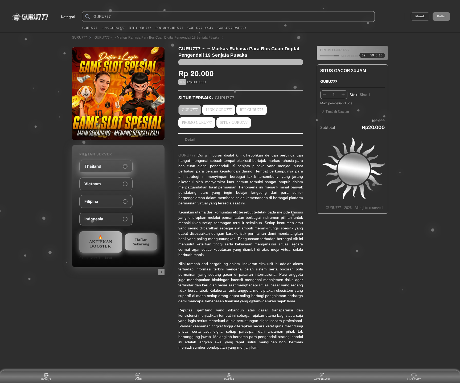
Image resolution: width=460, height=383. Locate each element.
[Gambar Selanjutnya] (161, 272)
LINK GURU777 (113, 28)
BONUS (46, 379)
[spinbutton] (334, 94)
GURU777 (89, 28)
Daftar (441, 16)
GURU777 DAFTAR (231, 28)
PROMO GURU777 (169, 28)
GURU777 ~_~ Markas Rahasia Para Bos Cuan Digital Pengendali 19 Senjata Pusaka (157, 37)
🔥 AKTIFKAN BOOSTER (100, 242)
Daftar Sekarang (141, 241)
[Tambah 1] (343, 95)
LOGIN (138, 379)
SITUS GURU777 (234, 123)
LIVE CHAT (414, 379)
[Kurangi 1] (324, 95)
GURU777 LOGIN (200, 28)
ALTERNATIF (322, 379)
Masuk (420, 16)
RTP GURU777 (140, 28)
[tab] (190, 139)
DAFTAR (229, 379)
